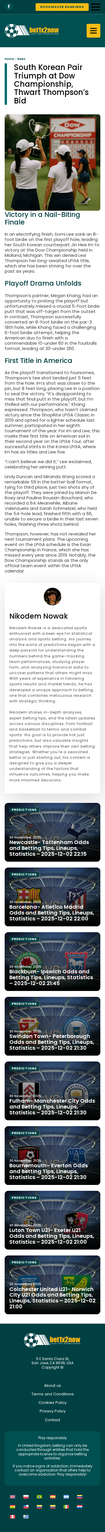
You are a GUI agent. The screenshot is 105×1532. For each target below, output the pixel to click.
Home (9, 59)
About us (52, 1385)
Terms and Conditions (53, 1394)
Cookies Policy (52, 1402)
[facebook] (9, 6)
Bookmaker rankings (62, 7)
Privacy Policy (53, 1411)
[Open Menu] (95, 7)
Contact (52, 1420)
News (21, 59)
